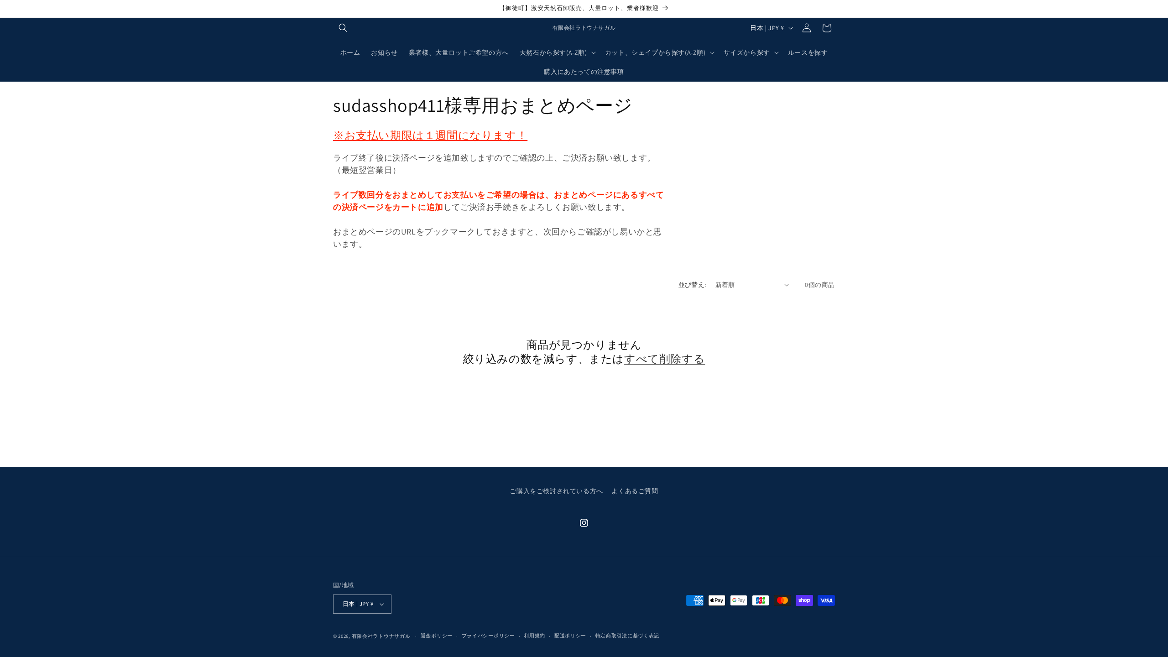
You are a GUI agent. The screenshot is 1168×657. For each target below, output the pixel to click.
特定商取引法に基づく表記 (627, 635)
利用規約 (534, 635)
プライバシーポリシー (488, 635)
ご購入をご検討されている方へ (556, 491)
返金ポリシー (437, 635)
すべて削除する (664, 359)
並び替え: (692, 285)
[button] (343, 28)
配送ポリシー (570, 635)
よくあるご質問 (634, 491)
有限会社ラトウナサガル (381, 636)
